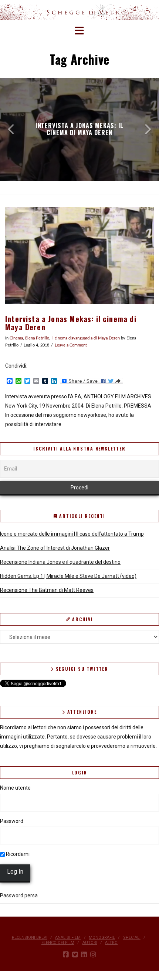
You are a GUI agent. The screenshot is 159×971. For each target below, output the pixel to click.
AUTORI (89, 942)
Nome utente (15, 788)
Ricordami (17, 854)
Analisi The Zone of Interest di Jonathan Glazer (55, 548)
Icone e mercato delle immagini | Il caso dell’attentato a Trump (72, 534)
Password (11, 821)
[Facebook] (66, 954)
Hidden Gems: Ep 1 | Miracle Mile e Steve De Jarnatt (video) (68, 576)
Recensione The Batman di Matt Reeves (47, 590)
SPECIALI (132, 937)
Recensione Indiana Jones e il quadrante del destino (60, 562)
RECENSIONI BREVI (29, 937)
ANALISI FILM (68, 937)
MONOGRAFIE (102, 937)
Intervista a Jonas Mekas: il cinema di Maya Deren (70, 323)
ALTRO (111, 942)
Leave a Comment (71, 345)
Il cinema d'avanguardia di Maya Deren (85, 338)
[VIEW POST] (79, 255)
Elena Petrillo (37, 338)
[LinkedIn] (84, 954)
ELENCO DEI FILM (57, 942)
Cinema (16, 338)
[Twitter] (75, 954)
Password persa (19, 895)
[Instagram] (93, 954)
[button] (80, 31)
